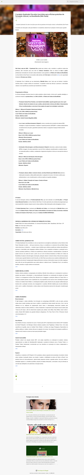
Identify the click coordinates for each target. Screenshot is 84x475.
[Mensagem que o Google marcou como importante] (16, 374)
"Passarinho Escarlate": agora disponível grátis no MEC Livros (39, 456)
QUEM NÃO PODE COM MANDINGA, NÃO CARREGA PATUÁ (39, 434)
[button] (16, 20)
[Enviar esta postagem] (16, 376)
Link (58, 74)
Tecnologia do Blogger (42, 470)
